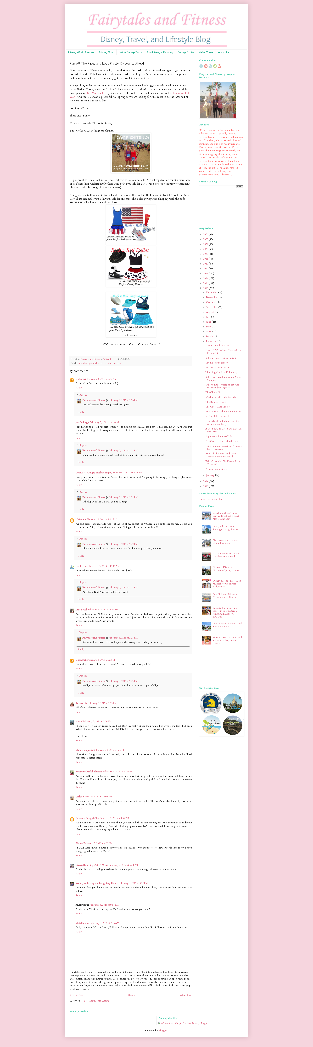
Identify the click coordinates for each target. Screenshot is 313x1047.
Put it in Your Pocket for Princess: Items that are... (223, 447)
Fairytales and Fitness (93, 400)
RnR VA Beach (95, 93)
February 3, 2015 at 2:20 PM (123, 400)
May (208, 326)
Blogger (162, 1030)
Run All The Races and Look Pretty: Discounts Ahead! (220, 455)
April (209, 331)
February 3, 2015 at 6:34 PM (123, 865)
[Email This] (119, 359)
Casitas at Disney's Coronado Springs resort (226, 569)
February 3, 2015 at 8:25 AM (127, 472)
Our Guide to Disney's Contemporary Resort (225, 596)
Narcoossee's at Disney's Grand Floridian (225, 541)
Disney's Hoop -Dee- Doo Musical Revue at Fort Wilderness (227, 583)
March (209, 336)
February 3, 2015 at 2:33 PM (102, 703)
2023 (206, 249)
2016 (206, 283)
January (210, 475)
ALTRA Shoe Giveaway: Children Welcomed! (226, 555)
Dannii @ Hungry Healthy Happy (94, 472)
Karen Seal (81, 609)
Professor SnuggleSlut (87, 818)
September (212, 307)
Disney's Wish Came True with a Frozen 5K (223, 352)
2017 (206, 278)
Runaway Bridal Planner (89, 771)
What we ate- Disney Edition (221, 358)
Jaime (79, 721)
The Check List (213, 392)
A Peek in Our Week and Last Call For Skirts (223, 430)
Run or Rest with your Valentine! (223, 411)
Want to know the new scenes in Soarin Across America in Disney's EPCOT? (225, 612)
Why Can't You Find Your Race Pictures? (222, 463)
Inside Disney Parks (130, 52)
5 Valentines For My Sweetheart (222, 397)
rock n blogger (85, 363)
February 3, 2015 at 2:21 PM (123, 450)
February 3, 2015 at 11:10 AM (104, 566)
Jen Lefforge (82, 422)
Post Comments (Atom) (96, 1000)
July (208, 317)
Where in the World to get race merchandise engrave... (222, 386)
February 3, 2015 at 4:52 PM (97, 843)
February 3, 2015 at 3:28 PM (97, 796)
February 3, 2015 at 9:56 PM (104, 904)
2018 (206, 273)
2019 (206, 268)
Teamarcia (81, 703)
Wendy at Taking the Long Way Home (97, 883)
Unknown (81, 379)
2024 (206, 244)
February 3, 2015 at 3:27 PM (117, 771)
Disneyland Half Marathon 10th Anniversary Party (222, 422)
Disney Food (106, 52)
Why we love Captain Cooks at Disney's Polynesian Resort (228, 640)
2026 (206, 234)
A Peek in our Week (216, 469)
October (211, 302)
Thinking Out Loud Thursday (221, 372)
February (211, 341)
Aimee (79, 843)
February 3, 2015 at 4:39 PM (114, 818)
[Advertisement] (214, 207)
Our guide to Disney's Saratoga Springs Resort (225, 528)
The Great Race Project (217, 406)
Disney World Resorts (81, 52)
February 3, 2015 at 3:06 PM (97, 721)
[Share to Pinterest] (128, 359)
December (212, 292)
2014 (206, 481)
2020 (206, 263)
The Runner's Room (216, 402)
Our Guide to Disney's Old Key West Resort (227, 625)
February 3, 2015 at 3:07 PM (110, 750)
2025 (206, 239)
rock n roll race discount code (107, 363)
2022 (206, 254)
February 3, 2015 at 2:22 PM (123, 544)
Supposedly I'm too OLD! (218, 436)
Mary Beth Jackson (85, 750)
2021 (206, 258)
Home (131, 995)
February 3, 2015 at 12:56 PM (103, 609)
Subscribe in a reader (211, 499)
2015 (206, 288)
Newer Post (76, 995)
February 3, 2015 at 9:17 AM (102, 519)
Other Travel (206, 52)
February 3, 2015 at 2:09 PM (101, 659)
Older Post (185, 995)
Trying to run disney (216, 362)
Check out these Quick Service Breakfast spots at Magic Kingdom (226, 515)
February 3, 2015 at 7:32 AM (102, 379)
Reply (79, 387)
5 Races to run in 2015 (217, 367)
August (210, 312)
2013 (206, 486)
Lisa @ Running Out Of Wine (92, 865)
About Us (223, 52)
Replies (83, 395)
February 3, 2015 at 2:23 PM (123, 637)
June (209, 321)
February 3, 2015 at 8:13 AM (104, 422)
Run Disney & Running (160, 52)
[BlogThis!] (121, 359)
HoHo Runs (82, 566)
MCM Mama (82, 923)
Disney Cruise (186, 52)
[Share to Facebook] (126, 359)
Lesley (79, 796)
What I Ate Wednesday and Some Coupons (223, 378)
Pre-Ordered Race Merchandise (222, 441)
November (212, 297)
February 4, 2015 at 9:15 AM (104, 923)
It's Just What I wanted (217, 416)
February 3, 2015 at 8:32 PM (133, 883)
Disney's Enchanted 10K (218, 345)
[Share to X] (124, 359)
